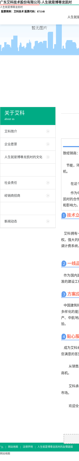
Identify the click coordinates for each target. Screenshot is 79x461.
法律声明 (28, 446)
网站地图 (13, 446)
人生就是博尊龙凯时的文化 (23, 157)
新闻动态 (10, 221)
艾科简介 (10, 131)
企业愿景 (10, 144)
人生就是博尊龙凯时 (11, 7)
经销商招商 (12, 195)
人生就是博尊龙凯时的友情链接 (55, 446)
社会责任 (10, 182)
